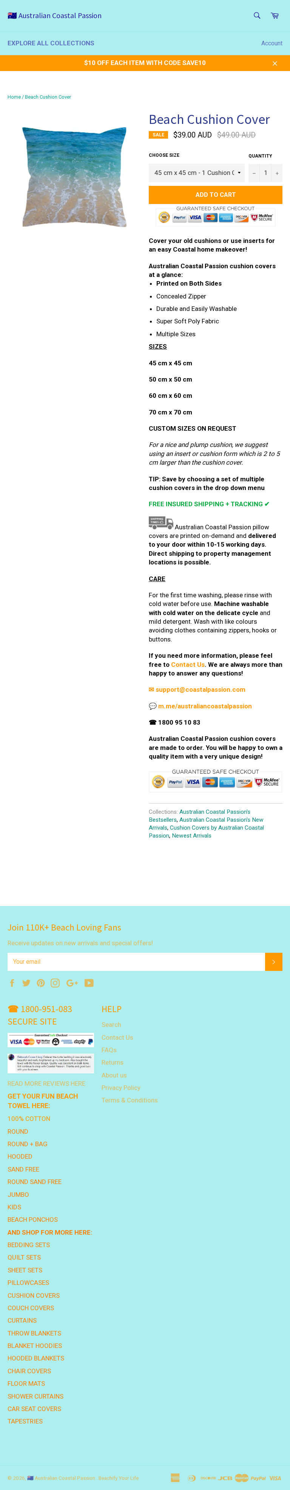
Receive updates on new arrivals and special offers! (80, 943)
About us (114, 1075)
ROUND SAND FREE (35, 1182)
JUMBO (18, 1194)
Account (271, 43)
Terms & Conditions (130, 1100)
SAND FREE (23, 1169)
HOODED (20, 1156)
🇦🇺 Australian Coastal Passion (55, 15)
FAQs (109, 1050)
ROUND (18, 1131)
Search (111, 1024)
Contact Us (117, 1037)
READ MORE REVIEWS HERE (46, 1083)
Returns (112, 1062)
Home (14, 97)
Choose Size (164, 155)
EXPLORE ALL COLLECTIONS (51, 43)
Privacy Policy (121, 1087)
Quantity (260, 156)
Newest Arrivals (191, 835)
